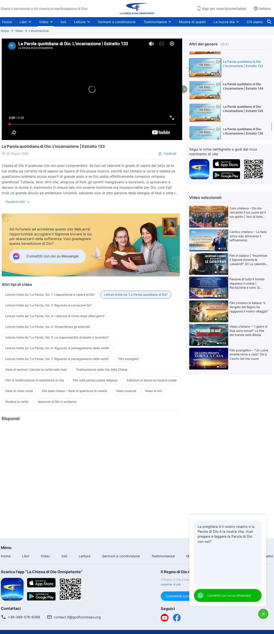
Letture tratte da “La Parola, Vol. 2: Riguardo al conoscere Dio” (48, 305)
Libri (23, 22)
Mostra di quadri (192, 22)
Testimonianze (155, 22)
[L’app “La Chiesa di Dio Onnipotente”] (199, 169)
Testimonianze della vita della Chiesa (101, 369)
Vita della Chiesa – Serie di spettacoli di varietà (74, 391)
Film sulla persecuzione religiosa (95, 380)
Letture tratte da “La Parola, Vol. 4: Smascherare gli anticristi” (48, 326)
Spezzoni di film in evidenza (57, 401)
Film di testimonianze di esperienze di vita (34, 380)
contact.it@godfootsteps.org (77, 617)
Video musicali (126, 391)
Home (7, 22)
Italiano (265, 8)
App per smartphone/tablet (224, 8)
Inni (63, 22)
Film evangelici (128, 359)
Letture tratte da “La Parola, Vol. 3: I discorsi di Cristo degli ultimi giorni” (55, 316)
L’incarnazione (39, 31)
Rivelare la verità (16, 401)
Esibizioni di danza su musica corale (152, 380)
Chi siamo (255, 22)
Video (43, 22)
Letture (80, 22)
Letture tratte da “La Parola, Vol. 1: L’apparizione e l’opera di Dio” (50, 294)
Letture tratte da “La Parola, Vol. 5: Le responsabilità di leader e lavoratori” (57, 337)
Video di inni (153, 391)
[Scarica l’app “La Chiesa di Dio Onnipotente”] (12, 589)
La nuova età (224, 22)
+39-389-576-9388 (24, 617)
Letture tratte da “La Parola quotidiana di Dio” (136, 294)
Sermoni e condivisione (117, 22)
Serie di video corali (19, 391)
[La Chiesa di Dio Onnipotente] (137, 8)
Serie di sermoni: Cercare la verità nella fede (36, 369)
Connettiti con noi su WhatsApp (229, 595)
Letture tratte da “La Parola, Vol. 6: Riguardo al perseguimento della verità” (57, 348)
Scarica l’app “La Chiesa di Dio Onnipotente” (42, 572)
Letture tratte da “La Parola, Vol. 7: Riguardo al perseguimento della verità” (57, 359)
